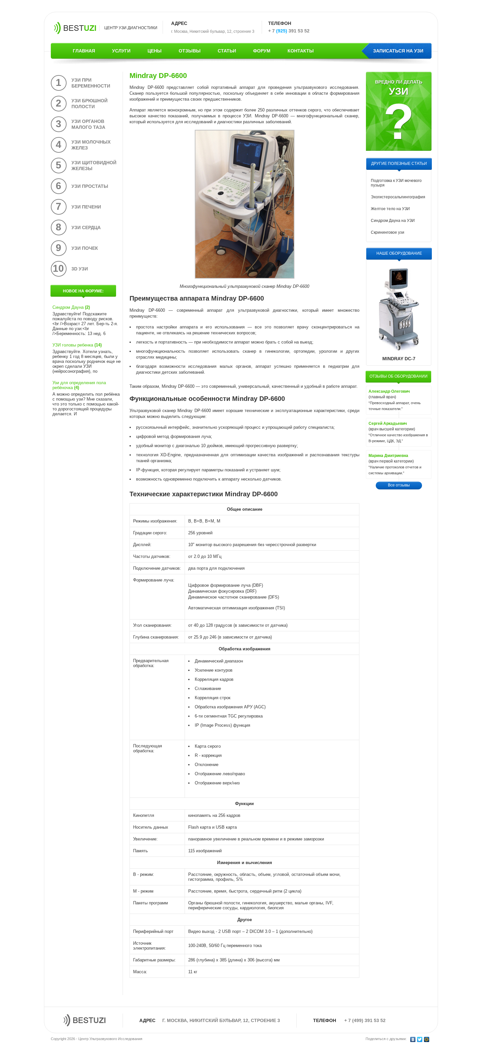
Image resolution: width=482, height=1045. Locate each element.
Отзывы (190, 50)
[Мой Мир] (426, 1039)
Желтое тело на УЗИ (390, 209)
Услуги (121, 50)
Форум (262, 50)
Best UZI (85, 1020)
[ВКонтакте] (413, 1039)
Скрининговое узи (387, 232)
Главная (84, 50)
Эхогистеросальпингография (398, 197)
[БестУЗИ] (75, 33)
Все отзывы (399, 485)
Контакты (301, 50)
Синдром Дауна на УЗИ (393, 220)
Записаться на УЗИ (398, 50)
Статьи (227, 50)
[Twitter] (419, 1039)
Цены (155, 50)
